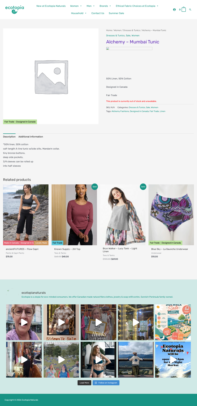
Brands (104, 5)
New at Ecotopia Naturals (51, 5)
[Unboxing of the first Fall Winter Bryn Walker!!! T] (24, 360)
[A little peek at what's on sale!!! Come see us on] (24, 322)
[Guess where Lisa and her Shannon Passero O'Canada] (136, 360)
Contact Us (97, 13)
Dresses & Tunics (131, 30)
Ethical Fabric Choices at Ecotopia (135, 5)
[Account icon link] (174, 9)
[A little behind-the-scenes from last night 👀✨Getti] (98, 322)
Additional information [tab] (30, 136)
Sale (128, 35)
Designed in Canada (139, 111)
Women (74, 5)
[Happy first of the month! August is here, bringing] (61, 360)
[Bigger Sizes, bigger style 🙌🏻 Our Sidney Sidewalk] (61, 322)
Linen (162, 111)
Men (89, 5)
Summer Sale (116, 13)
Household (77, 13)
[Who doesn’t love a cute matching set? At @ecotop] (98, 360)
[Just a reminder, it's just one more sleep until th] (136, 322)
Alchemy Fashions (120, 111)
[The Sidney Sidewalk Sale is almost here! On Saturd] (173, 322)
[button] (190, 9)
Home (109, 30)
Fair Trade (154, 111)
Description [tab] (9, 136)
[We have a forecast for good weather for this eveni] (173, 360)
